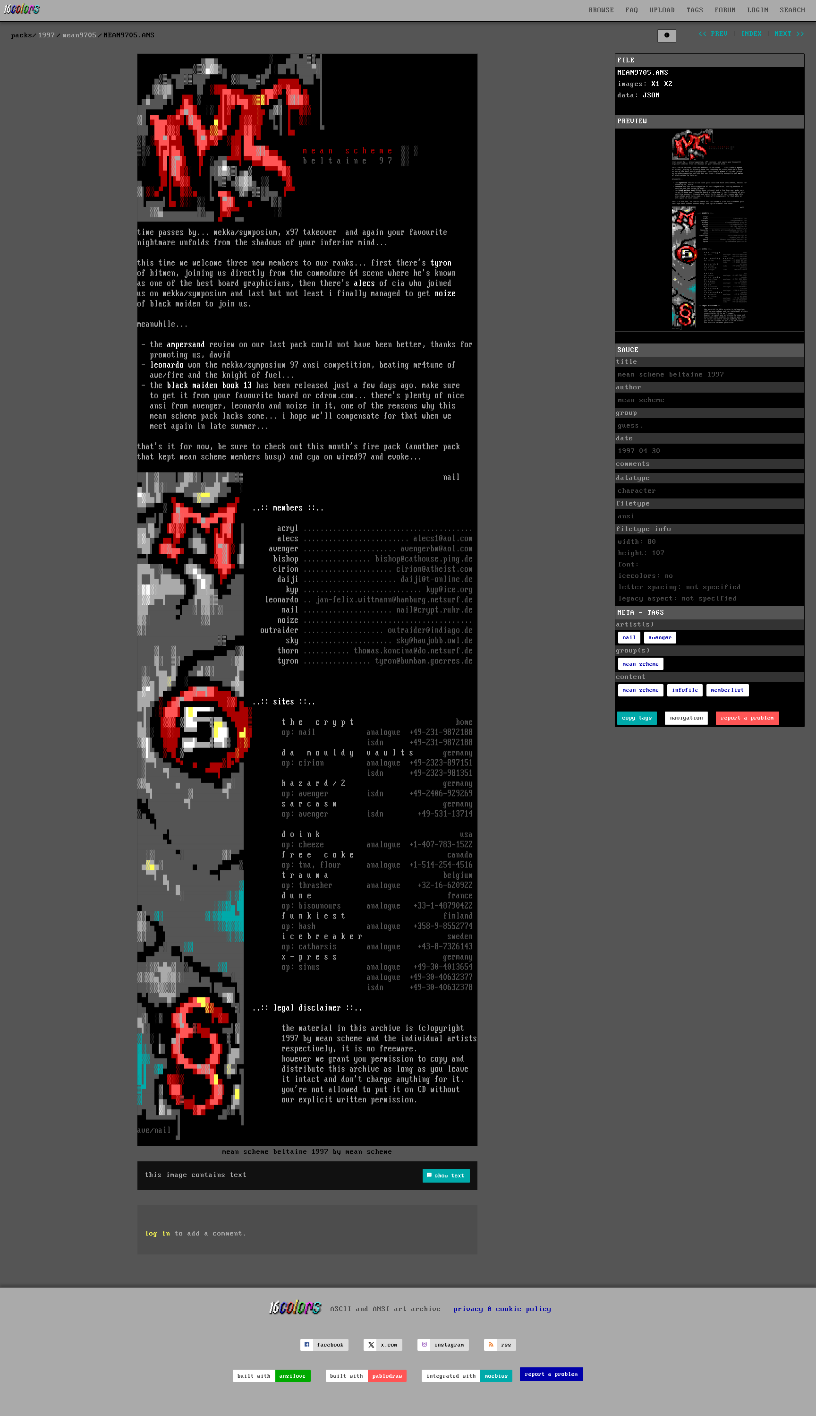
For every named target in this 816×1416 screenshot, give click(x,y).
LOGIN (758, 10)
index (751, 34)
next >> (790, 34)
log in (157, 1233)
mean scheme (641, 664)
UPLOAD (662, 10)
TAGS (695, 10)
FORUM (725, 10)
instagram (449, 1345)
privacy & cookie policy (503, 1309)
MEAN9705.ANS (643, 73)
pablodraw (387, 1376)
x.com (389, 1345)
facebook (330, 1345)
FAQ (632, 10)
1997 (46, 35)
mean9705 (80, 35)
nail (629, 638)
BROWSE (601, 10)
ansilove (293, 1376)
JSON (651, 95)
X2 (668, 84)
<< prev (713, 34)
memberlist (727, 690)
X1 (656, 84)
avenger (660, 638)
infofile (685, 690)
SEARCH (793, 10)
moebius (496, 1376)
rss (506, 1345)
